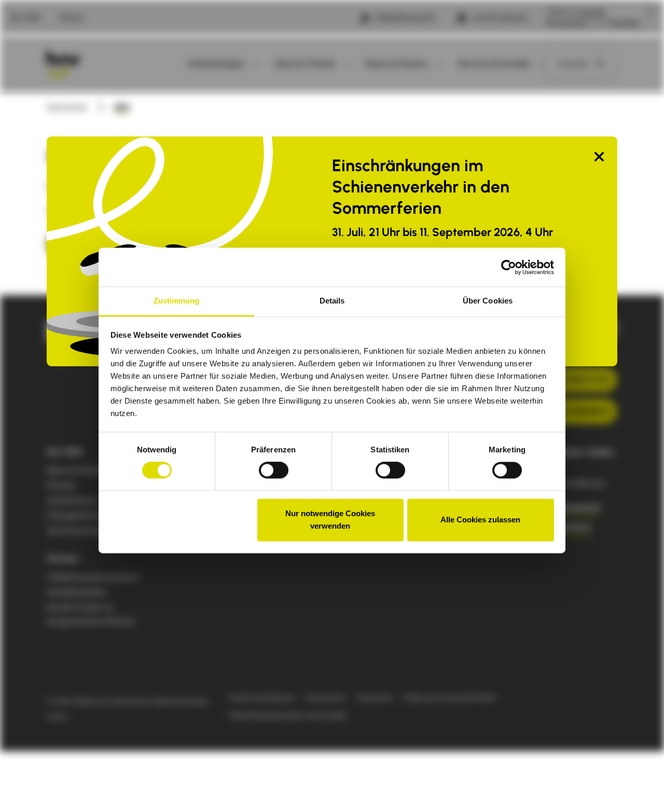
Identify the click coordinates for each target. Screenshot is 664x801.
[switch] (273, 470)
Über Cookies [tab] (488, 300)
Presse (72, 17)
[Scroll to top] (640, 777)
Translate (623, 23)
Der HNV (25, 17)
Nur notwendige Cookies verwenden (330, 519)
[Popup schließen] (599, 157)
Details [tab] (332, 300)
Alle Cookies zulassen (480, 519)
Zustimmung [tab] (177, 300)
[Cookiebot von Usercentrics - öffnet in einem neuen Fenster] (508, 267)
